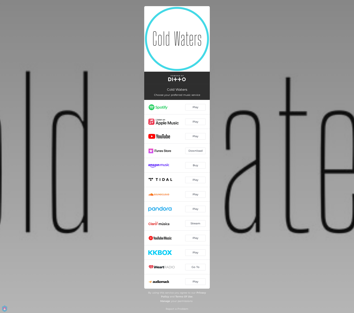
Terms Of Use (184, 296)
